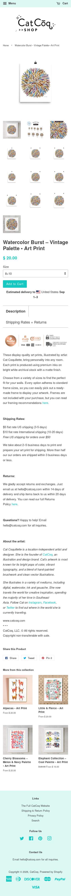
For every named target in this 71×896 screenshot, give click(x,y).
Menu (12, 3)
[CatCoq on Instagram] (49, 839)
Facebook (49, 602)
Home (6, 45)
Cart (65, 3)
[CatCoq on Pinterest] (40, 839)
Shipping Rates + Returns (26, 322)
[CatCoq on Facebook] (31, 839)
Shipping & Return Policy (35, 810)
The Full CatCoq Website (35, 806)
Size (6, 267)
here (14, 504)
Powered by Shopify (51, 872)
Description (15, 311)
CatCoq (34, 872)
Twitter (10, 607)
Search (35, 820)
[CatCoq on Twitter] (22, 839)
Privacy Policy (35, 815)
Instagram (35, 602)
